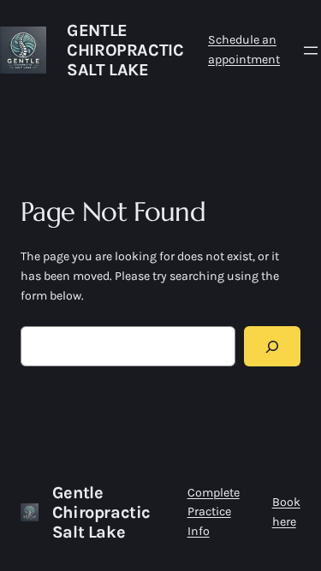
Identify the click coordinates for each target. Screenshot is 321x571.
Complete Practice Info (213, 512)
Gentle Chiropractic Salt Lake (125, 50)
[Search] (272, 346)
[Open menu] (310, 50)
